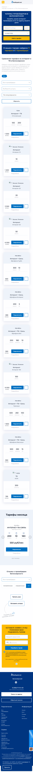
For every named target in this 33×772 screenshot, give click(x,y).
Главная (4, 7)
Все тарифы (15, 558)
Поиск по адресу (16, 694)
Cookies (23, 755)
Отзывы (24, 714)
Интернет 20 (16, 188)
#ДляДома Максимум (16, 442)
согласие (25, 762)
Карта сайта (4, 733)
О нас (23, 716)
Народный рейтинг (4, 717)
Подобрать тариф (16, 648)
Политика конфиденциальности (5, 747)
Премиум (16, 406)
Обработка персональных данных (5, 744)
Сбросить (16, 101)
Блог (23, 712)
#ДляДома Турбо (16, 261)
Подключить (17, 134)
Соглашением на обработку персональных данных (20, 759)
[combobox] (13, 28)
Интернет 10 (17, 152)
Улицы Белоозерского (4, 724)
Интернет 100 (16, 370)
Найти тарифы (16, 38)
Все (4, 76)
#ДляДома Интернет (16, 297)
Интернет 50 (16, 224)
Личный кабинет (3, 735)
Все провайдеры (4, 710)
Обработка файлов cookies (5, 739)
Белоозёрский (17, 679)
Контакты (24, 718)
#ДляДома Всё (16, 333)
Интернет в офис (4, 721)
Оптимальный (16, 116)
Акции (23, 710)
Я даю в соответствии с (16, 654)
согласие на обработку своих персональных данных (15, 652)
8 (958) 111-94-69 (17, 688)
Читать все (16, 597)
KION (16, 478)
